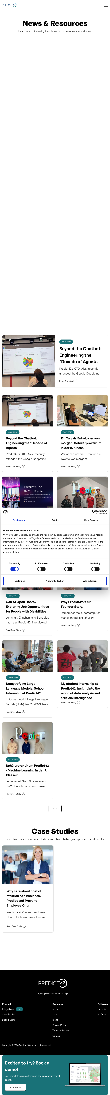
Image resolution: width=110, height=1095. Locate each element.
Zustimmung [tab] (19, 520)
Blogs (55, 1019)
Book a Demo (8, 1019)
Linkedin (102, 1009)
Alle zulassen (90, 581)
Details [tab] (55, 520)
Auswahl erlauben (55, 581)
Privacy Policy (59, 1025)
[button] (106, 4)
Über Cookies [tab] (91, 520)
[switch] (41, 569)
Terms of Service (60, 1030)
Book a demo (15, 1087)
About (55, 1009)
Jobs (54, 1014)
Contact (56, 1035)
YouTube (102, 1014)
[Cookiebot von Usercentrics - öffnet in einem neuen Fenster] (94, 512)
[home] (9, 5)
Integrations (8, 1009)
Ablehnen (20, 581)
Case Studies (8, 1014)
